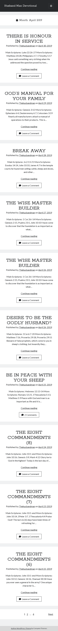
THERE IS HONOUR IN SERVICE (29, 38)
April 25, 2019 (45, 384)
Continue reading (29, 69)
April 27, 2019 (45, 212)
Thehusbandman (27, 45)
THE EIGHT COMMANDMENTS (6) (29, 559)
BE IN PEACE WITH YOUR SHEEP (29, 377)
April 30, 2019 (45, 45)
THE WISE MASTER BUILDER (29, 205)
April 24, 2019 (45, 447)
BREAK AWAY (29, 151)
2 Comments (30, 414)
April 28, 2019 (45, 155)
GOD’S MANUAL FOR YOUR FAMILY (29, 96)
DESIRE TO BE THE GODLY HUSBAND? (29, 320)
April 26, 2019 (45, 270)
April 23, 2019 (45, 506)
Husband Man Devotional (20, 6)
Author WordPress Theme (21, 628)
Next (50, 614)
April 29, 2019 (45, 103)
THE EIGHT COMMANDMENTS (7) (29, 497)
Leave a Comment (30, 76)
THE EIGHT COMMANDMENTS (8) (29, 438)
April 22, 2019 (45, 568)
